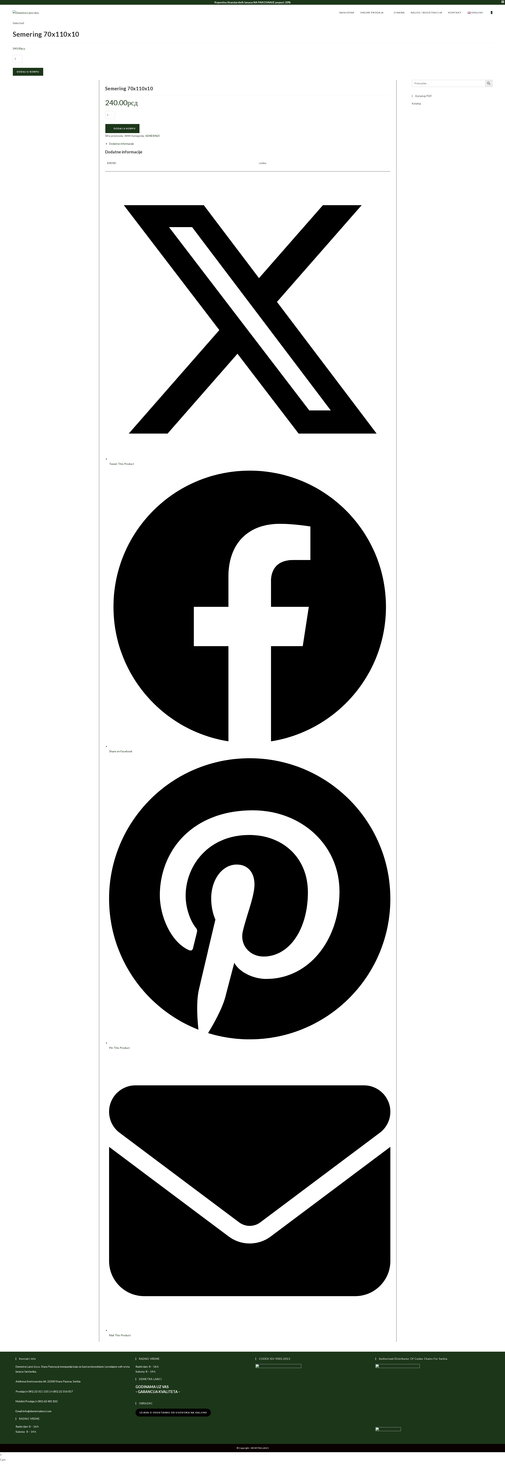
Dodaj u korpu (28, 71)
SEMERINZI (152, 135)
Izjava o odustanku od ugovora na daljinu (173, 1412)
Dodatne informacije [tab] (121, 143)
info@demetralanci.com (37, 1411)
